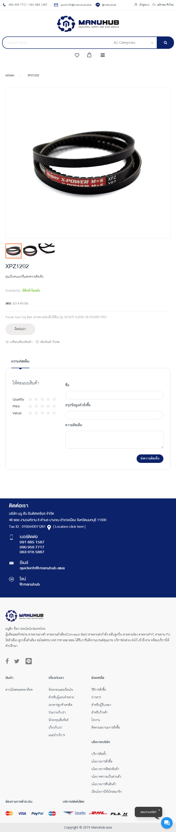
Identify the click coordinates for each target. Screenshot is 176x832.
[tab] (20, 363)
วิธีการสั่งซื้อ (98, 690)
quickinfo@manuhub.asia (42, 568)
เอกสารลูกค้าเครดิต (60, 705)
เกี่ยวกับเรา (55, 728)
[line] (28, 661)
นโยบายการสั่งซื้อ (102, 762)
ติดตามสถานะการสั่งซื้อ (105, 728)
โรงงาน (95, 720)
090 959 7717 (32, 547)
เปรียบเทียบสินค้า (21, 342)
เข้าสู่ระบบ (145, 5)
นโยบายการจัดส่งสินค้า (105, 769)
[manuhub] (88, 24)
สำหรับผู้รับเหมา (101, 705)
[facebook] (8, 661)
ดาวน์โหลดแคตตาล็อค (19, 690)
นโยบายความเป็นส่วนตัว (106, 777)
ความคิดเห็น (20, 362)
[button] (30, 251)
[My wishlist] (77, 55)
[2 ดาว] (35, 399)
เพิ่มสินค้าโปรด (50, 342)
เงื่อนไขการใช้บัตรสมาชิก (106, 792)
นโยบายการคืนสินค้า (103, 784)
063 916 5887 (32, 552)
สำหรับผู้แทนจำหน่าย (61, 697)
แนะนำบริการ (57, 735)
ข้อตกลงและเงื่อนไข (61, 690)
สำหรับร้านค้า (99, 713)
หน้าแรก (10, 75)
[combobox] (56, 42)
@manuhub (109, 5)
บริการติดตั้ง (98, 754)
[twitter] (17, 661)
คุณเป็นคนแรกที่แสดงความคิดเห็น (25, 276)
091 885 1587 (32, 542)
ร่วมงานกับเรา (57, 713)
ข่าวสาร (96, 697)
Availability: (13, 290)
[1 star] (32, 399)
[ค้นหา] (165, 43)
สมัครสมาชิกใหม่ (165, 5)
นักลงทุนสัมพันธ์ (59, 720)
